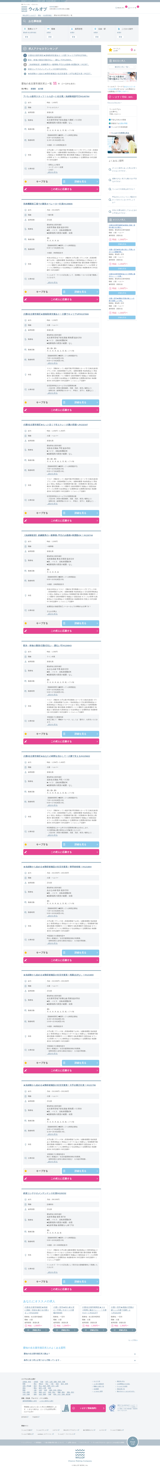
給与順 (40, 89)
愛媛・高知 (61, 1392)
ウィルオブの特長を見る (120, 133)
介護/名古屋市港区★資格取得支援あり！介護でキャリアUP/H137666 (56, 314)
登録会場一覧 (121, 1389)
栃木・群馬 (64, 1384)
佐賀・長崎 (42, 1394)
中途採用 (35, 1417)
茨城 (57, 1384)
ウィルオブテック (41, 1430)
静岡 (49, 1388)
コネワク (55, 1430)
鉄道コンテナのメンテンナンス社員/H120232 (44, 1193)
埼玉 (46, 1384)
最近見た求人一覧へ (122, 67)
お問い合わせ (72, 1442)
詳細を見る (80, 181)
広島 (35, 1392)
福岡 (35, 1394)
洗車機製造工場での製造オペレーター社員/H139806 (48, 204)
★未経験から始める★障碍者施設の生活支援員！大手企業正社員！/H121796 (59, 1085)
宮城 (41, 1382)
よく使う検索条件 (99, 1384)
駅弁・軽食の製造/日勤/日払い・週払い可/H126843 (47, 645)
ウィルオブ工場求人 (116, 1430)
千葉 (52, 1384)
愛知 (39, 15)
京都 (40, 1390)
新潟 (35, 1386)
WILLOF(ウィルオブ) (29, 15)
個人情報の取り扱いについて (54, 1442)
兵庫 (45, 1390)
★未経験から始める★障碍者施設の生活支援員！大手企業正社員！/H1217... (60, 74)
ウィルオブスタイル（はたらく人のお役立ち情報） (109, 1442)
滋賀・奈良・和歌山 (55, 1390)
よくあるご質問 (98, 1391)
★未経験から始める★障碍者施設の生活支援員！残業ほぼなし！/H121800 (58, 975)
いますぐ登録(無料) (88, 1408)
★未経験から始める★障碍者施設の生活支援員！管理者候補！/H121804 (57, 867)
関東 (24, 1384)
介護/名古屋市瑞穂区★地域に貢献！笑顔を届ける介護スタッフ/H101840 (36, 1310)
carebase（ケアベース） (45, 1434)
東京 (35, 1384)
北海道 (36, 1382)
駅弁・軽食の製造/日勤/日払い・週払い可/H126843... (50, 60)
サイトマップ (84, 1442)
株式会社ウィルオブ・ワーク (29, 1)
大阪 (35, 1390)
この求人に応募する (61, 189)
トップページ (27, 1442)
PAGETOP (132, 1443)
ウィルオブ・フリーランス (65, 1434)
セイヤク (101, 1430)
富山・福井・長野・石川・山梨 (49, 1386)
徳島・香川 (70, 1392)
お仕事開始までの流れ (123, 1384)
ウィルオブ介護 (25, 1430)
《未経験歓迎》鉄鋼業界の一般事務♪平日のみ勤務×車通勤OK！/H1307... (58, 64)
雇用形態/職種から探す (30, 1401)
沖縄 (49, 1394)
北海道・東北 (27, 1382)
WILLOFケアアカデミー (70, 1430)
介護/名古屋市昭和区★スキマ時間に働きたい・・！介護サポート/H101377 (94, 1310)
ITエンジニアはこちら (114, 102)
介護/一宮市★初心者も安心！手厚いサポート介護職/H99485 (63, 1310)
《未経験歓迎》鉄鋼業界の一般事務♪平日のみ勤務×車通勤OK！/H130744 (58, 535)
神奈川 (41, 1384)
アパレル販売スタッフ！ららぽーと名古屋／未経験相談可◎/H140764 (56, 96)
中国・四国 (26, 1392)
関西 (24, 1390)
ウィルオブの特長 (122, 1386)
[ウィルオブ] (34, 9)
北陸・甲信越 (27, 1386)
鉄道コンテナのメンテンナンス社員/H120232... (48, 69)
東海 (24, 1388)
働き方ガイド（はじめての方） (126, 1391)
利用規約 (38, 1442)
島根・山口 (42, 1392)
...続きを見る (52, 172)
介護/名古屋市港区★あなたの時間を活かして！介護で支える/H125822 (56, 756)
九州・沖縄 (26, 1394)
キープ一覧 (97, 1381)
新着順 (33, 89)
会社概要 (96, 1389)
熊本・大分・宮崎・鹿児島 (61, 1394)
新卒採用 (24, 1417)
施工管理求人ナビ (88, 1430)
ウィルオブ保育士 (26, 1434)
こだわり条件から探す (46, 1401)
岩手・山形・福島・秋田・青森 (55, 1382)
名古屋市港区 (47, 15)
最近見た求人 (121, 1381)
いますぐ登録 (123, 97)
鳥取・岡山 (51, 1392)
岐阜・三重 (42, 1388)
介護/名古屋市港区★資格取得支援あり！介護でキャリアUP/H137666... (58, 55)
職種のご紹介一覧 (99, 1386)
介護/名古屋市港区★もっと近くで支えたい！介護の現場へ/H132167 (55, 425)
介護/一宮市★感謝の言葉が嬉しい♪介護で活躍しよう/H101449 (122, 1310)
